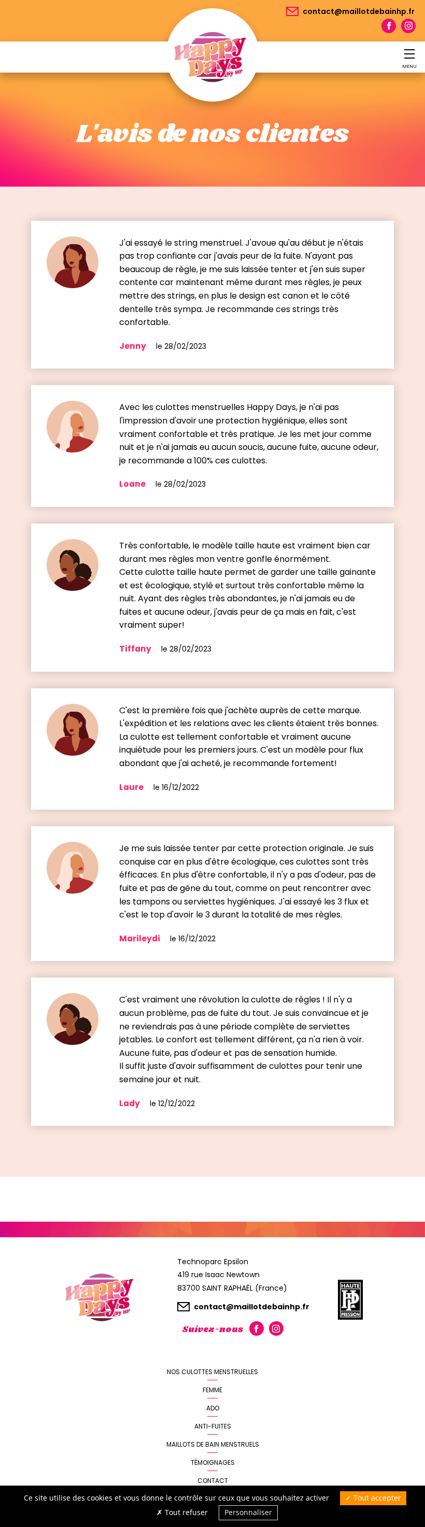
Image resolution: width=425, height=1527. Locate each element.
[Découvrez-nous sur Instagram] (408, 26)
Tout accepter (376, 1498)
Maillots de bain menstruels (212, 1444)
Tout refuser (185, 1512)
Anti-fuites (212, 1426)
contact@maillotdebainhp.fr (358, 11)
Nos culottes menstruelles (212, 1371)
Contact (212, 1480)
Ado (212, 1408)
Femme (212, 1389)
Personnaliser (248, 1512)
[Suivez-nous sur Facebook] (388, 26)
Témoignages (213, 1462)
